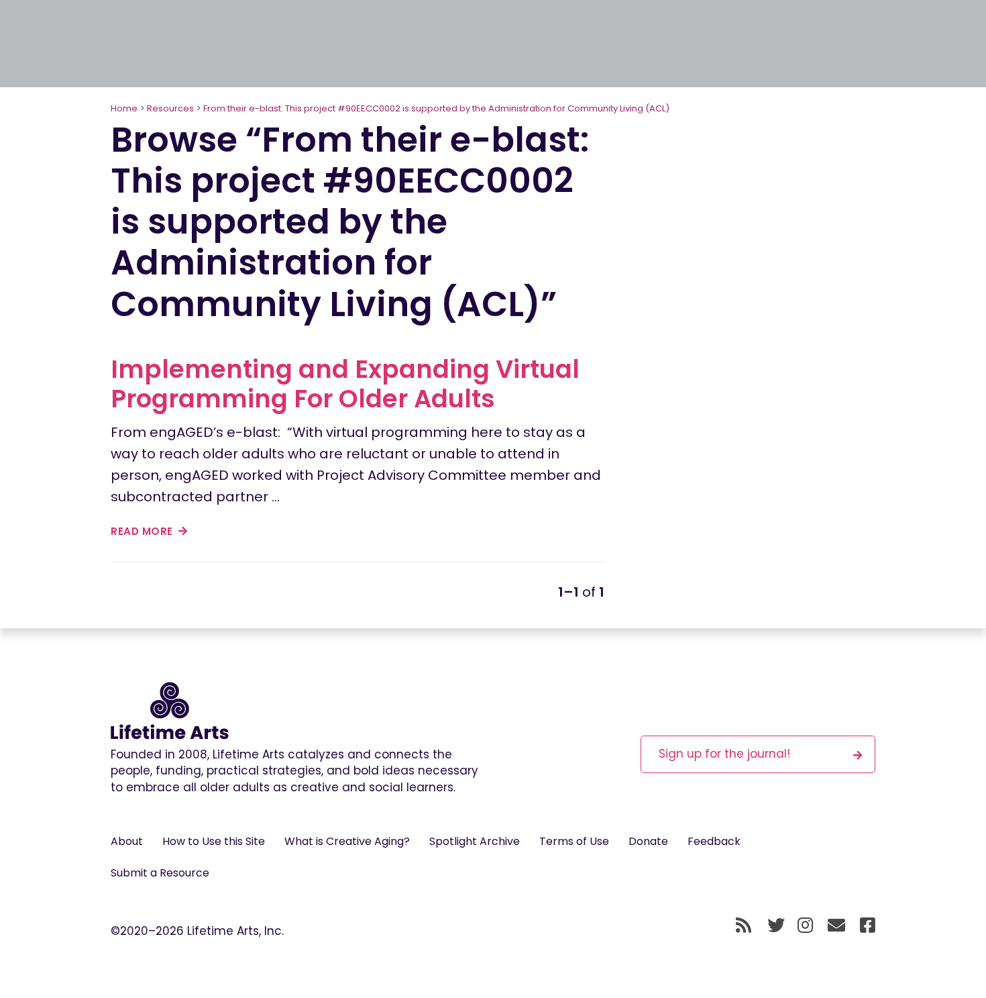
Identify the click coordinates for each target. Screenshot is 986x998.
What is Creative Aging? (347, 841)
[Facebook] (867, 925)
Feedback (714, 841)
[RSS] (743, 925)
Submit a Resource (160, 873)
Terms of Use (574, 841)
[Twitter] (776, 925)
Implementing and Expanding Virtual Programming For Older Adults (345, 384)
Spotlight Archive (474, 841)
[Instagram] (805, 925)
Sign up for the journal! (724, 754)
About (127, 841)
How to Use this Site (213, 841)
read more (143, 531)
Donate (648, 841)
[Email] (837, 925)
